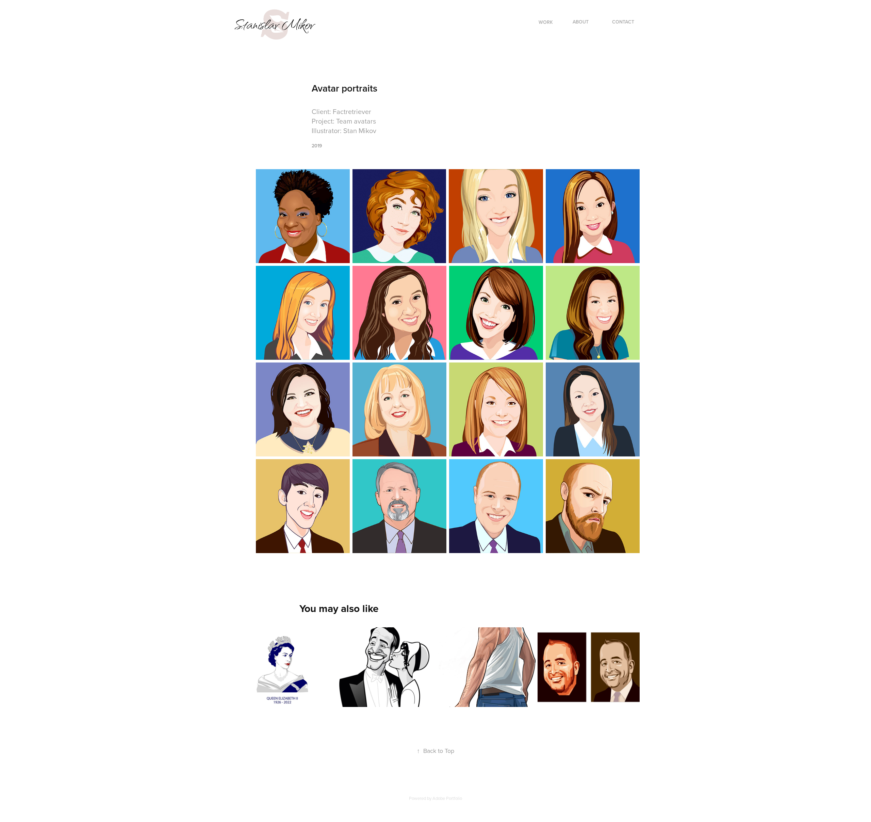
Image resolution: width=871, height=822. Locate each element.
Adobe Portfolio (447, 798)
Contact (623, 21)
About (581, 21)
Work (546, 22)
